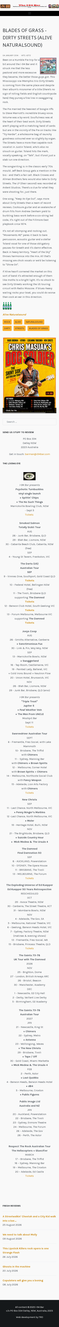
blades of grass (38, 328)
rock (7, 322)
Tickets (29, 514)
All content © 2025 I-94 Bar (29, 1307)
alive (18, 322)
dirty (7, 328)
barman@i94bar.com (37, 454)
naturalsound (34, 322)
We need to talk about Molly (20, 1234)
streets (19, 328)
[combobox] (29, 422)
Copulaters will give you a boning (23, 1280)
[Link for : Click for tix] (29, 375)
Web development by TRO (29, 1317)
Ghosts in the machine (16, 1266)
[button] (29, 13)
